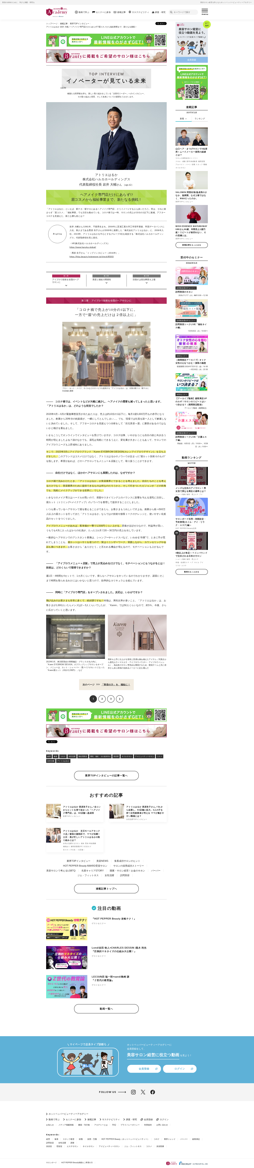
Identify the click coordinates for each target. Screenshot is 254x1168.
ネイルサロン (127, 756)
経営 (49, 756)
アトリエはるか (63, 761)
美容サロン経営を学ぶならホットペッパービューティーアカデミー (226, 2)
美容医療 (160, 1146)
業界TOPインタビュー (79, 23)
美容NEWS (102, 861)
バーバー (156, 870)
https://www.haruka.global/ (83, 247)
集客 (55, 756)
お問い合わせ (162, 1125)
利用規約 (148, 1125)
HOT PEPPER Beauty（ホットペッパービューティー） (125, 1139)
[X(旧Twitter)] (143, 1092)
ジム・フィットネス (88, 875)
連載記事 (64, 23)
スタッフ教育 (68, 1139)
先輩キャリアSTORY (92, 870)
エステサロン (72, 1146)
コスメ (159, 756)
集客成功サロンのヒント (127, 861)
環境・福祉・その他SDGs (100, 756)
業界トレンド (170, 1139)
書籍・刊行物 (84, 1125)
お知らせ (50, 1125)
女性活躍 (72, 756)
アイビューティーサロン (144, 756)
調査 (72, 1143)
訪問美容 (124, 875)
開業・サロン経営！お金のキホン (127, 870)
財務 (81, 1139)
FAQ (114, 1125)
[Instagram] (133, 1092)
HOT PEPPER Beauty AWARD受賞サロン (85, 866)
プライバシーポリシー (130, 1125)
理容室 (59, 1146)
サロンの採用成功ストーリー (128, 866)
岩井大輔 (50, 761)
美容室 (116, 756)
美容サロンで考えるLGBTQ (60, 870)
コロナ (63, 756)
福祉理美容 (82, 756)
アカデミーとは (101, 1125)
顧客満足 (196, 1139)
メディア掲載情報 (66, 1125)
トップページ (52, 23)
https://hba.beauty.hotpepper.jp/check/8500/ (92, 256)
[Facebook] (152, 1092)
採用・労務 (92, 1139)
